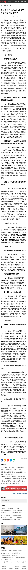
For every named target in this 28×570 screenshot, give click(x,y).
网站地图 (24, 568)
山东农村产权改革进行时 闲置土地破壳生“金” (11, 515)
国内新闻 (6, 5)
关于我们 (4, 566)
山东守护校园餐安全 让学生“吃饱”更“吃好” (11, 519)
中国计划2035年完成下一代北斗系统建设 (11, 469)
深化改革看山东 (5, 500)
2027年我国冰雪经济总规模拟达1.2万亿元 (12, 483)
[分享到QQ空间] (5, 460)
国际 (25, 1)
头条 (16, 1)
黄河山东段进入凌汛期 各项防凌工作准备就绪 (11, 510)
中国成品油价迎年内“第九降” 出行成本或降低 (13, 481)
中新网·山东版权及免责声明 (20, 493)
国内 (22, 1)
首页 (13, 1)
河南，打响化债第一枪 (7, 474)
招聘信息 (17, 568)
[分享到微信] (14, 460)
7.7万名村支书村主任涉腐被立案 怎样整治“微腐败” (14, 478)
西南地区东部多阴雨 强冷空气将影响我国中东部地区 (13, 557)
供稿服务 (4, 568)
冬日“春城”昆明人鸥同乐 (7, 534)
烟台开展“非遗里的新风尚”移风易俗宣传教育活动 (12, 512)
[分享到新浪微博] (8, 460)
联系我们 (17, 566)
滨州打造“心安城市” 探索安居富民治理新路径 (11, 517)
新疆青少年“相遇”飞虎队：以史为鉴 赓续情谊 (11, 550)
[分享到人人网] (11, 460)
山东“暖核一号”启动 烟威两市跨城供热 (10, 508)
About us (11, 566)
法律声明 (11, 568)
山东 (19, 1)
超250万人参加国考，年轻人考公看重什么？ (12, 467)
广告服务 (24, 566)
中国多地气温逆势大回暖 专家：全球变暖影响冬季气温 (13, 562)
